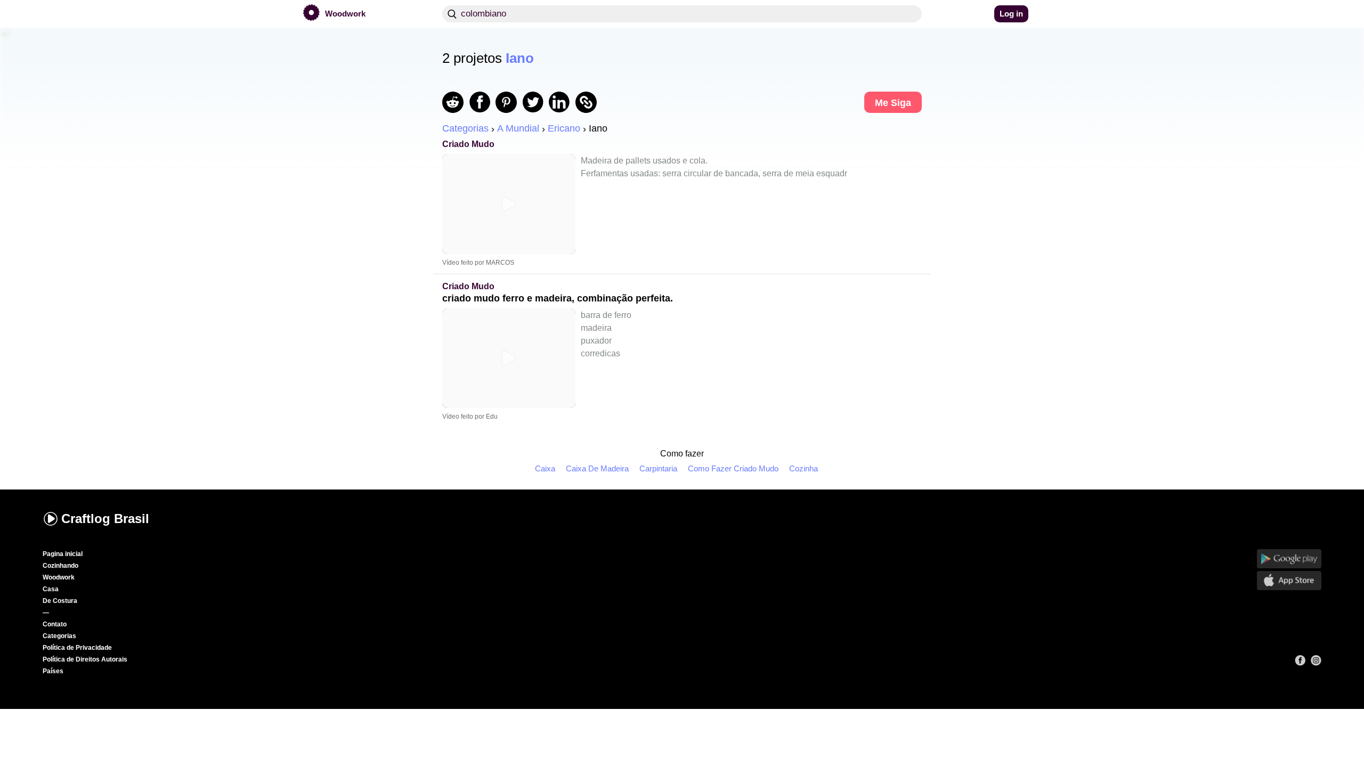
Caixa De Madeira (597, 468)
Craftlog (105, 518)
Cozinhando (60, 565)
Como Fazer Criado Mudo (733, 468)
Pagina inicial (63, 554)
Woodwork (59, 577)
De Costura (60, 601)
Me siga (893, 102)
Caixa (545, 468)
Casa (51, 589)
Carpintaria (658, 468)
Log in (1011, 13)
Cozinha (803, 468)
